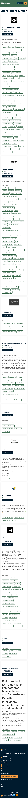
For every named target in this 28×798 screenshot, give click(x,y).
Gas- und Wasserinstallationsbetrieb (10, 89)
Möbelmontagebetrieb (7, 109)
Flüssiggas (16, 78)
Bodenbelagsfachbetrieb (15, 52)
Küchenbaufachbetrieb (8, 103)
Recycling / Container (7, 117)
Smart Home (20, 126)
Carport (16, 58)
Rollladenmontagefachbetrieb (14, 120)
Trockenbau (21, 146)
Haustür (15, 92)
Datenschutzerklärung (6, 779)
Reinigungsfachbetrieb (19, 117)
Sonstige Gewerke (7, 134)
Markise (4, 106)
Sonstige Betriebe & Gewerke (9, 132)
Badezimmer (11, 50)
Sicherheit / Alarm (12, 126)
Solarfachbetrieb (19, 129)
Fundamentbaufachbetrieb (18, 81)
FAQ (2, 786)
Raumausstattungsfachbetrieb (9, 115)
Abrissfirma (5, 47)
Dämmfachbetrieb (13, 61)
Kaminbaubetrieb (6, 98)
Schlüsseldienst (18, 123)
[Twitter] (14, 795)
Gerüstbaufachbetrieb (7, 92)
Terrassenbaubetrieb (7, 140)
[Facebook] (11, 795)
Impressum (3, 782)
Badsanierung (18, 50)
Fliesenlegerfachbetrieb (8, 78)
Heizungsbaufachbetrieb (8, 95)
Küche (16, 100)
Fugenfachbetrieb (7, 81)
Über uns (3, 770)
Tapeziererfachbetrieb (8, 137)
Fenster (4, 75)
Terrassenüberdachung (18, 140)
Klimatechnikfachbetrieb (8, 100)
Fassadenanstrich (6, 72)
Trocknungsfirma (6, 149)
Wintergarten (5, 151)
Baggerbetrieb (6, 52)
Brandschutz (14, 55)
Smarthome (5, 129)
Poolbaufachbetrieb (7, 112)
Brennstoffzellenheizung (8, 58)
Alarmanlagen (12, 47)
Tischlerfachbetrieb (7, 143)
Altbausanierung (20, 47)
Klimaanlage (14, 98)
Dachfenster (5, 61)
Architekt (5, 50)
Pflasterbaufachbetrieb (19, 109)
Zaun (11, 151)
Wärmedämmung (15, 149)
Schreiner (5, 126)
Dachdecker (22, 58)
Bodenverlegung (6, 55)
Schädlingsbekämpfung (8, 123)
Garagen (4, 83)
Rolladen (4, 120)
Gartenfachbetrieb (7, 86)
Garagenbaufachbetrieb (13, 83)
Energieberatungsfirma (8, 69)
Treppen (14, 143)
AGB (2, 784)
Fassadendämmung (16, 72)
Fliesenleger (21, 75)
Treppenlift (15, 146)
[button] (25, 3)
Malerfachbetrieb (18, 103)
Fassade (16, 69)
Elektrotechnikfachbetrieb (8, 67)
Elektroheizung (15, 64)
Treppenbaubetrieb (7, 146)
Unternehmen (8, 573)
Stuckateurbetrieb (16, 134)
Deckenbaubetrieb (7, 64)
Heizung (20, 92)
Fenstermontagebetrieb (12, 75)
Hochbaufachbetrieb (19, 95)
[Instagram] (16, 795)
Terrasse (16, 137)
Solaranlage (11, 129)
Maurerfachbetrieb (11, 106)
